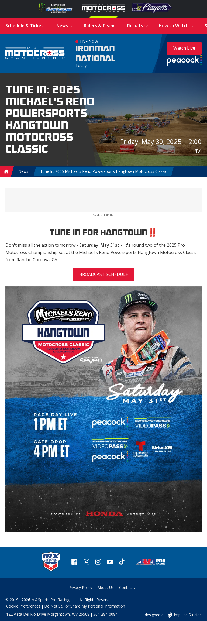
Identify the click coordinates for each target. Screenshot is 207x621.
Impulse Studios (188, 614)
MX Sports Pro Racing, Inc (54, 599)
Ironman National (95, 53)
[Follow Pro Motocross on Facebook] (74, 562)
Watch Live (184, 48)
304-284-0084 (105, 614)
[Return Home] (35, 53)
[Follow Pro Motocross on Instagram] (98, 562)
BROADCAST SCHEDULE (103, 274)
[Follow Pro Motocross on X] (86, 562)
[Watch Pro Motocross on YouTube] (110, 562)
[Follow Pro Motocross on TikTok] (122, 562)
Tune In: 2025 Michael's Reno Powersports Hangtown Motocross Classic (103, 171)
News (23, 171)
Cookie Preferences (23, 606)
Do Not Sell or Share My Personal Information (84, 606)
